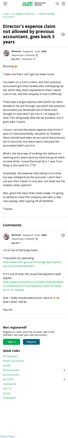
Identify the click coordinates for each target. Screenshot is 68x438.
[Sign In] (63, 3)
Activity (7, 365)
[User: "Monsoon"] (6, 53)
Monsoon (16, 51)
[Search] (57, 3)
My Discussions (11, 374)
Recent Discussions (13, 360)
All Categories (10, 356)
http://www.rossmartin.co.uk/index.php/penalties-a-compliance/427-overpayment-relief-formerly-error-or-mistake (33, 286)
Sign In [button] (12, 341)
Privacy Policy (7, 436)
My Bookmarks (34, 370)
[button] (63, 35)
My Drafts (34, 379)
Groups (7, 393)
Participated (9, 397)
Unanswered (9, 383)
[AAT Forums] (34, 3)
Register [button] (31, 341)
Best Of (7, 388)
